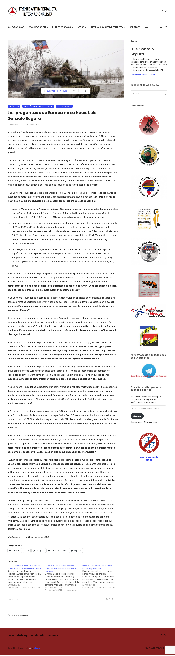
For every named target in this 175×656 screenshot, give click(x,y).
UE (19, 599)
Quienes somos (16, 27)
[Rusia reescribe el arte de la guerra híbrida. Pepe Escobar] (101, 576)
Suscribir (137, 416)
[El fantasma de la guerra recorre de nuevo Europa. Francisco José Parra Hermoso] (63, 578)
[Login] (161, 27)
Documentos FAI (37, 27)
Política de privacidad (156, 648)
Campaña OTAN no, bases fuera (38, 106)
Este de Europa (64, 106)
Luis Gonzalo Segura (57, 90)
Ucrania (10, 599)
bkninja (37, 648)
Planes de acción (61, 27)
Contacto (134, 27)
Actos (80, 27)
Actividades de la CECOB (149, 458)
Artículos (14, 106)
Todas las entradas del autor (143, 75)
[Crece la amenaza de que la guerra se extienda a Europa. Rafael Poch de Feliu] (26, 576)
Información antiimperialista (107, 27)
